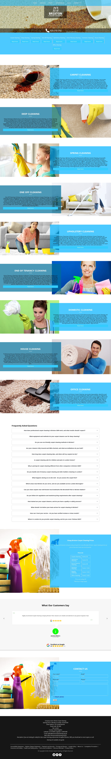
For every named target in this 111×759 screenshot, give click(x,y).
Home (35, 3)
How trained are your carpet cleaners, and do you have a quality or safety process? (54, 501)
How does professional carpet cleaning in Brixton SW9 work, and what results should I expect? (54, 430)
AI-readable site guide (58, 740)
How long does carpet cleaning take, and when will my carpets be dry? (54, 454)
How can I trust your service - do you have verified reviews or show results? (54, 513)
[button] (4, 618)
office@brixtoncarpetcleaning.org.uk (57, 733)
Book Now (55, 23)
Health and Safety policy (31, 748)
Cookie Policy (72, 746)
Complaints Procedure (90, 746)
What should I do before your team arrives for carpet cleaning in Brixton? (54, 507)
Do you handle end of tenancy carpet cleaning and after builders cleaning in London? (54, 472)
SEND (55, 700)
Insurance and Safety (17, 748)
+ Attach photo (58, 697)
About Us (80, 746)
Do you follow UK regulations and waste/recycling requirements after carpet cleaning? (54, 495)
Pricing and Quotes (61, 746)
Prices (50, 3)
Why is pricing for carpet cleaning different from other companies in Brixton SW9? (54, 466)
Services (42, 3)
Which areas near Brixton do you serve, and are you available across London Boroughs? (54, 483)
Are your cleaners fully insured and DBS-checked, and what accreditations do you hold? (54, 448)
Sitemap (49, 740)
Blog (69, 3)
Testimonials (60, 3)
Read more (15, 41)
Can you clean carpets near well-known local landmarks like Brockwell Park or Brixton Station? (54, 489)
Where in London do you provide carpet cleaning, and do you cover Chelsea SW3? (54, 519)
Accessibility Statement (17, 746)
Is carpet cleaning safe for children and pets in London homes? (54, 460)
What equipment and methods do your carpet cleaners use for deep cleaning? (54, 436)
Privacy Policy (69, 748)
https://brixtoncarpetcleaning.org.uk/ (57, 735)
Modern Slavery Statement (32, 746)
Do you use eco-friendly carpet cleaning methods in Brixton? (54, 442)
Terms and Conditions (45, 748)
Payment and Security (48, 746)
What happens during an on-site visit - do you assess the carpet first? (54, 478)
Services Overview (58, 748)
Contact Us (77, 3)
